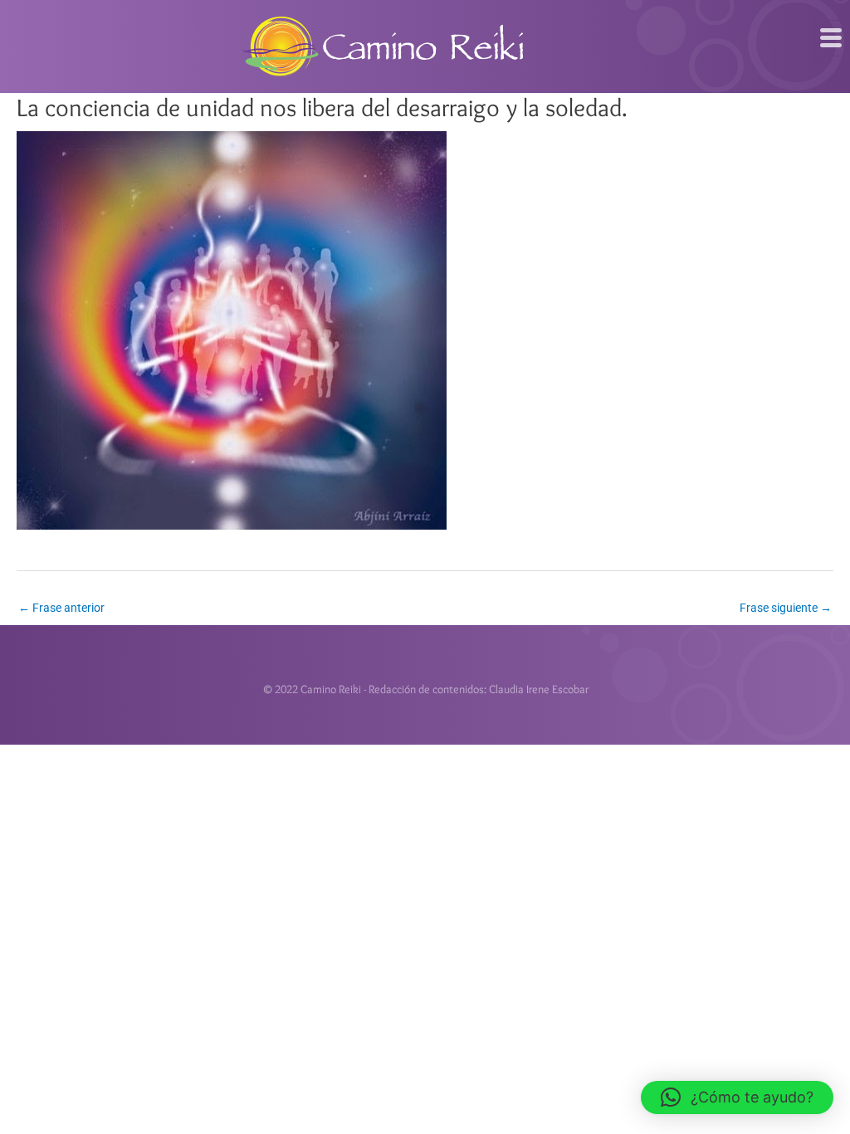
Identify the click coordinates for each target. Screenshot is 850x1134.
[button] (737, 1097)
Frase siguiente (786, 607)
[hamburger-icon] (831, 38)
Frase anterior (61, 607)
